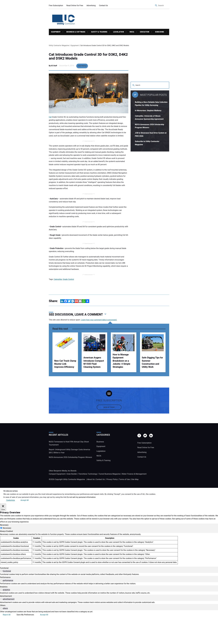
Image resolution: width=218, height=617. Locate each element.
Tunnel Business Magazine (109, 474)
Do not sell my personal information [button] (81, 497)
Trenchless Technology (87, 474)
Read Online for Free (74, 5)
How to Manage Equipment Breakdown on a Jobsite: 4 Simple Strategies (121, 361)
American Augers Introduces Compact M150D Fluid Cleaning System (93, 362)
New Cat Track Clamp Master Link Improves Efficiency (65, 364)
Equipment (56, 32)
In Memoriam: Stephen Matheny (148, 110)
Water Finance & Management (134, 474)
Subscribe (159, 32)
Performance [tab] (5, 577)
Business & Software (75, 32)
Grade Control (68, 279)
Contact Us (103, 5)
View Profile (82, 66)
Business (100, 441)
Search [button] (156, 5)
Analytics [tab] (3, 586)
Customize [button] (10, 500)
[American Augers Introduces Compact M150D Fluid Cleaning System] (94, 342)
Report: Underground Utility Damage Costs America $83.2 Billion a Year (69, 451)
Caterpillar (58, 279)
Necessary (7, 528)
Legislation (118, 32)
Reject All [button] (6, 614)
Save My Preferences (25, 614)
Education (144, 32)
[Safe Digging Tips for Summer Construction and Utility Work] (153, 342)
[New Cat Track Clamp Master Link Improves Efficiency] (65, 342)
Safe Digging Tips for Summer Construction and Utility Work (152, 362)
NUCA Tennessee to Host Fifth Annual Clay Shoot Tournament (69, 443)
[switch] (1, 571)
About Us (90, 479)
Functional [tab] (4, 568)
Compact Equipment (57, 474)
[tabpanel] (109, 548)
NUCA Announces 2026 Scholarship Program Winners (70, 457)
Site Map (135, 479)
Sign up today (109, 407)
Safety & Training (99, 32)
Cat (50, 117)
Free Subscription (56, 5)
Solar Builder (72, 474)
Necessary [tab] (4, 525)
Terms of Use (124, 479)
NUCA (132, 32)
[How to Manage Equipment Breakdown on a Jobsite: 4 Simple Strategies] (124, 342)
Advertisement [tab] (6, 596)
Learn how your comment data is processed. (99, 319)
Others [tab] (2, 605)
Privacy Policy (112, 479)
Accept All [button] (25, 500)
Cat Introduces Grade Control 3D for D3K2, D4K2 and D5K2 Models (88, 56)
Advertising (91, 5)
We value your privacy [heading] (10, 491)
